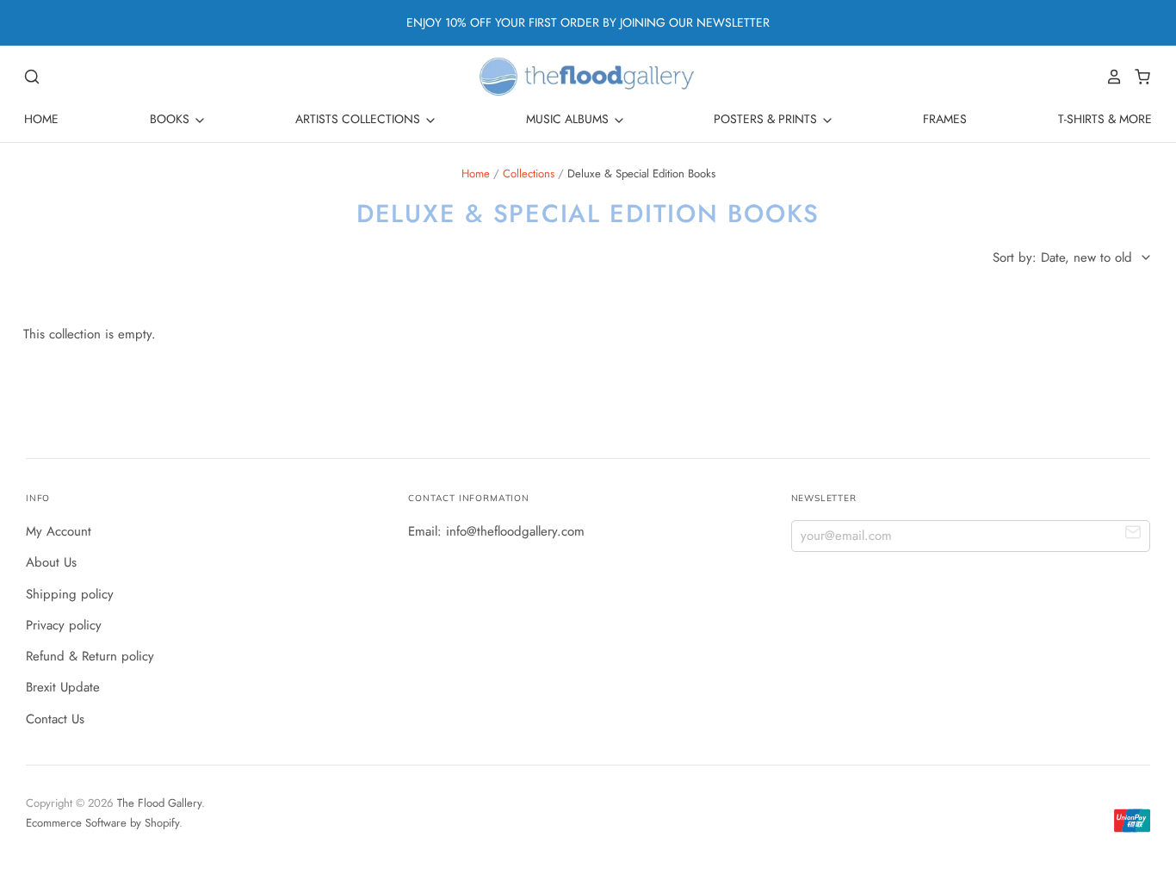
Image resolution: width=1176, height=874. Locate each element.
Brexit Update (63, 687)
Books (171, 118)
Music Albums (569, 118)
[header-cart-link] (1138, 76)
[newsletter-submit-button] (1133, 535)
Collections (528, 173)
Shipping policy (70, 594)
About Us (51, 562)
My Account (58, 531)
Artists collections (359, 118)
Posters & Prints (767, 118)
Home (41, 118)
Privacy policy (64, 625)
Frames (945, 118)
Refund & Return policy (90, 656)
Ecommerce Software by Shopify (102, 823)
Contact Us (55, 719)
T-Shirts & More (1105, 118)
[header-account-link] (1110, 76)
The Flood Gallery (159, 803)
